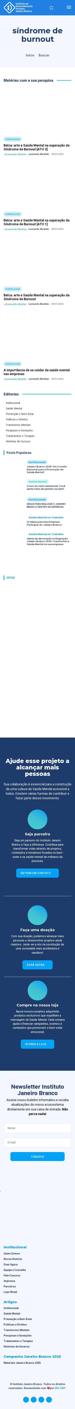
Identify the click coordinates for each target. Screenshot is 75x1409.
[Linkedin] (41, 1400)
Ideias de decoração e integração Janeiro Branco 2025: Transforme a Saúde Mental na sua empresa (48, 541)
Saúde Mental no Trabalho (46, 517)
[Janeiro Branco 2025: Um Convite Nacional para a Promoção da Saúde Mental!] (14, 467)
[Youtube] (49, 1400)
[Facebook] (26, 1400)
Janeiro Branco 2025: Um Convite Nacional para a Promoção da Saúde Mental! (47, 469)
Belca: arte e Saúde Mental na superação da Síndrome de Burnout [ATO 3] (37, 147)
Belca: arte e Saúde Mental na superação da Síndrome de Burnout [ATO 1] (37, 222)
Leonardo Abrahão (39, 154)
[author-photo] (16, 154)
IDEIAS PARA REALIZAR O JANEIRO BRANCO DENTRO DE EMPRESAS (46, 505)
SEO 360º (60, 1388)
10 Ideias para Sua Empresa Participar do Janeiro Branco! (44, 523)
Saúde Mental (38, 481)
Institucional (12, 139)
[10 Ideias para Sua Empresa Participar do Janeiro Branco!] (14, 521)
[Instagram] (34, 1400)
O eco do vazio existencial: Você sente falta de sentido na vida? (46, 487)
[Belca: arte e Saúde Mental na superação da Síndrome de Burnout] (37, 260)
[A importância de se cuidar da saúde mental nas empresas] (37, 335)
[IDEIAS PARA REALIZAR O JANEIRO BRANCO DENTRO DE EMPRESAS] (14, 503)
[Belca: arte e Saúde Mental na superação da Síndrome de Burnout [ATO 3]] (37, 110)
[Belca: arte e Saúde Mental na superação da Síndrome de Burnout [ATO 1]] (37, 185)
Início (30, 55)
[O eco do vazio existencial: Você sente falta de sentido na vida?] (14, 485)
